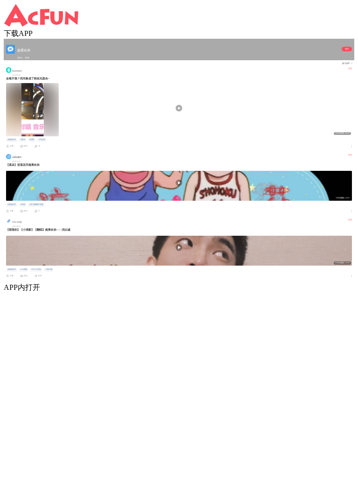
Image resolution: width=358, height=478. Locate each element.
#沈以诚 (49, 269)
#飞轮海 (42, 140)
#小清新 (24, 269)
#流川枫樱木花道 (36, 204)
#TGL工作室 (36, 269)
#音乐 (23, 140)
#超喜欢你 (11, 140)
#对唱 (31, 140)
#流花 (23, 204)
